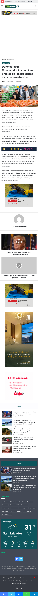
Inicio (4, 59)
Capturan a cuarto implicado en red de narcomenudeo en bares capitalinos (24, 448)
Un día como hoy (6, 514)
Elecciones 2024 (14, 505)
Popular (19, 406)
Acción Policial (20, 501)
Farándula (14, 508)
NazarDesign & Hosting (19, 583)
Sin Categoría (27, 511)
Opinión (13, 511)
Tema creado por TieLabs (10, 581)
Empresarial (24, 505)
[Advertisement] (19, 37)
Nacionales (10, 59)
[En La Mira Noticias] (12, 6)
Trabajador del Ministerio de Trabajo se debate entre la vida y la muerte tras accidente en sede (24, 422)
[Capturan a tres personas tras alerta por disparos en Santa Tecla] (7, 414)
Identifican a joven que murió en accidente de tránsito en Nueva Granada (23, 439)
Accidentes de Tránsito (8, 501)
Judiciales (32, 508)
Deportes (29, 501)
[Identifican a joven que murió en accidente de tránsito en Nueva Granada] (7, 440)
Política (19, 511)
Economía (4, 505)
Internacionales (24, 508)
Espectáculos (5, 508)
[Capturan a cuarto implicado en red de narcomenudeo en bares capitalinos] (7, 449)
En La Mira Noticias (8, 81)
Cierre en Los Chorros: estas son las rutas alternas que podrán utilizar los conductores (23, 431)
